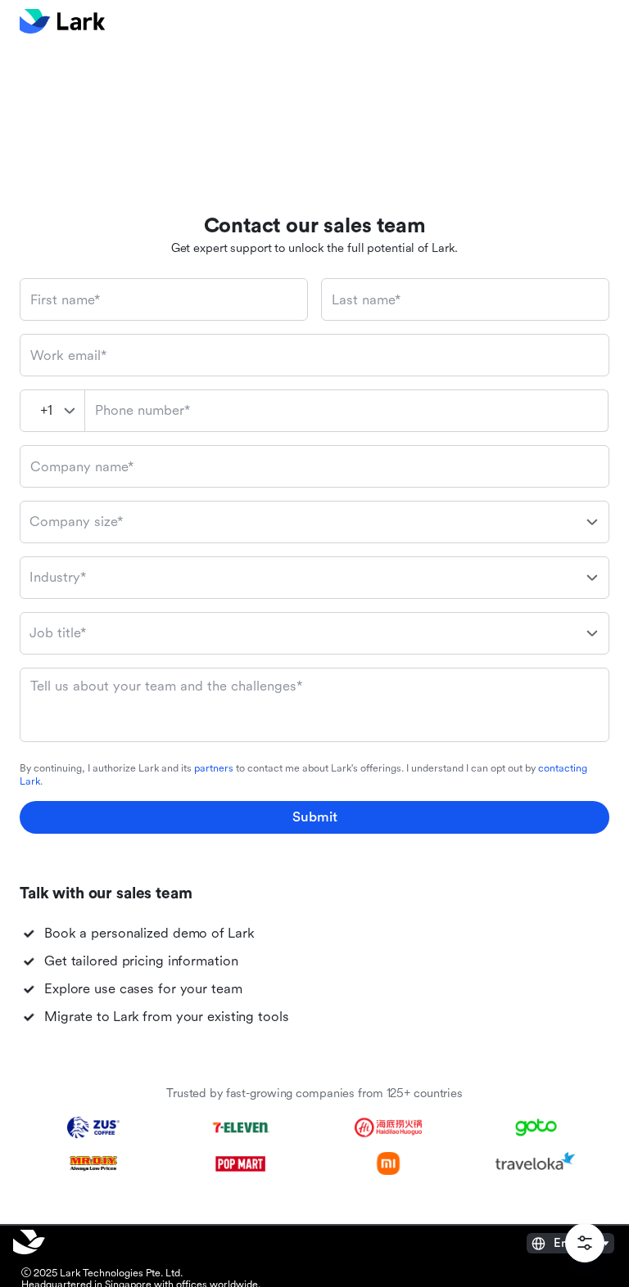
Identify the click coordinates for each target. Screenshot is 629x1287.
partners (213, 768)
